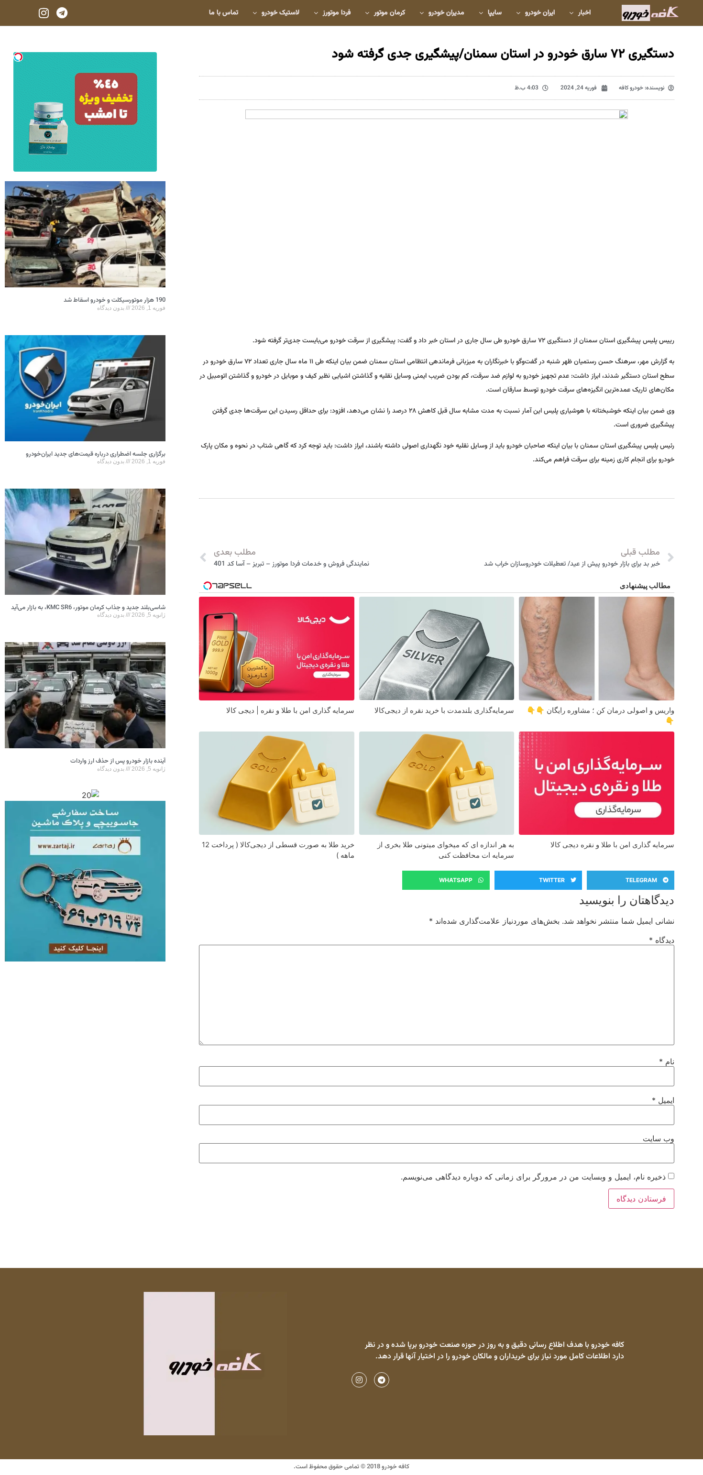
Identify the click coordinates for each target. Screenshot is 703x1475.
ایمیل (663, 1100)
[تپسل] (18, 57)
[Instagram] (43, 13)
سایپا (495, 13)
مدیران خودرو (446, 13)
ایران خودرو (540, 13)
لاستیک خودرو (280, 13)
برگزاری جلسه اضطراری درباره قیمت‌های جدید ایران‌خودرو (95, 454)
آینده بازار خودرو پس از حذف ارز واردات (117, 761)
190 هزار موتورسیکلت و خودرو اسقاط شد (114, 300)
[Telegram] (62, 13)
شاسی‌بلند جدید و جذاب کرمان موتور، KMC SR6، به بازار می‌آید (88, 607)
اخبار (584, 13)
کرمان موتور (389, 13)
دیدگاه (661, 940)
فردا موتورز (337, 13)
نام (666, 1061)
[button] (630, 880)
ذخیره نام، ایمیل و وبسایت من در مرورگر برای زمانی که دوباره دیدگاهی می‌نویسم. (533, 1176)
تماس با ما (223, 13)
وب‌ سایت (658, 1138)
